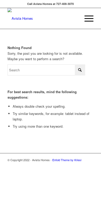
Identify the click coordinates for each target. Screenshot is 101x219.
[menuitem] (86, 18)
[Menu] (86, 18)
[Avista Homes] (42, 18)
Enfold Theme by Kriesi (66, 160)
